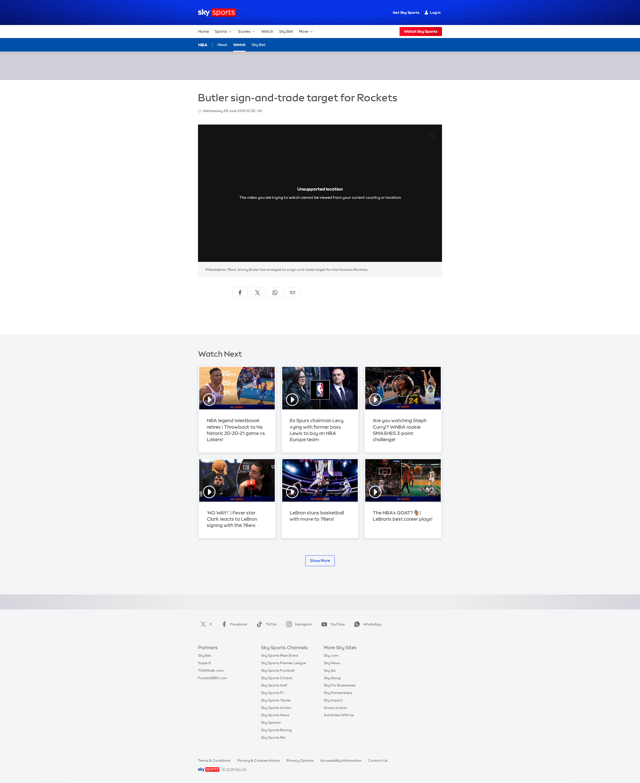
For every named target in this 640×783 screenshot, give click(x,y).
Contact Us (378, 760)
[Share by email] (292, 293)
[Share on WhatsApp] (275, 293)
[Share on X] (257, 293)
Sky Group (332, 678)
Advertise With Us (339, 715)
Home (203, 31)
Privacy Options (300, 760)
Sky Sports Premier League (283, 663)
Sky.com (331, 655)
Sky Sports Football (277, 670)
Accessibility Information (341, 760)
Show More (320, 560)
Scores (244, 31)
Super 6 (204, 663)
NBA (203, 45)
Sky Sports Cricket (276, 678)
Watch (267, 31)
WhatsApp (372, 624)
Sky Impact (333, 700)
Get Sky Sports (406, 12)
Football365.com (212, 678)
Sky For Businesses (340, 685)
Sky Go (330, 670)
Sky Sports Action (276, 707)
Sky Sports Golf (274, 685)
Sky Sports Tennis (275, 700)
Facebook (238, 624)
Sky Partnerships (338, 692)
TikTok (271, 624)
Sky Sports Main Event (279, 655)
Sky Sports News (275, 715)
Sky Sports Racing (276, 730)
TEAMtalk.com (211, 670)
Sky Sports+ (271, 722)
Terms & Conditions (214, 760)
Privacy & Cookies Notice (258, 760)
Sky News (332, 663)
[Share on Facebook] (240, 293)
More (303, 31)
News (222, 45)
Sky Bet (286, 31)
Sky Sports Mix (273, 737)
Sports (221, 31)
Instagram (303, 624)
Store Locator (335, 707)
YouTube (337, 624)
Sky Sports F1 (272, 692)
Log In (435, 12)
